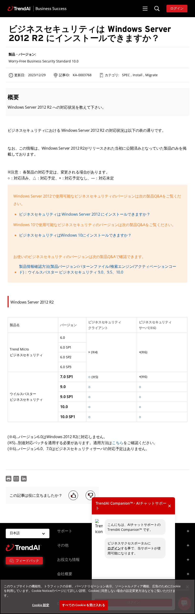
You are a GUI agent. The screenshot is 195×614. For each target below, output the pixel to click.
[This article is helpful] (73, 495)
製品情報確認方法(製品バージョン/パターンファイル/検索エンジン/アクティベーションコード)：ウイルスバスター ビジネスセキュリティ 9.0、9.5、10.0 (97, 269)
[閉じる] (187, 587)
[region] (97, 596)
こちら (117, 442)
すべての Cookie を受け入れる (83, 605)
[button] (145, 8)
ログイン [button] (177, 8)
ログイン (114, 548)
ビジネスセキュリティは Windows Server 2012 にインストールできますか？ (84, 214)
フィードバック (27, 560)
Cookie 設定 (40, 605)
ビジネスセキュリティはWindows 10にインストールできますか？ (75, 235)
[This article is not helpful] (90, 495)
